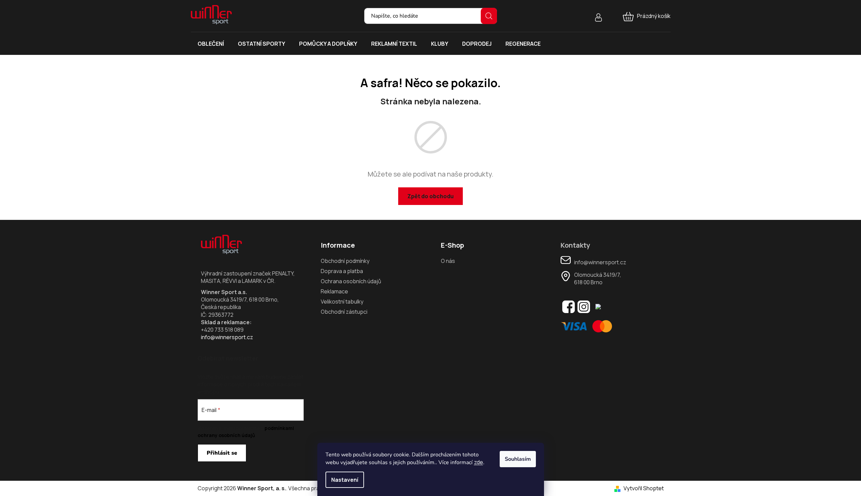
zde (478, 462)
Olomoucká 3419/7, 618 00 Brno (597, 278)
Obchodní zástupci (344, 311)
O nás (448, 261)
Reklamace (334, 291)
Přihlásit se (222, 453)
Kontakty (575, 245)
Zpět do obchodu (430, 196)
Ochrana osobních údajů (351, 281)
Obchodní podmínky (345, 261)
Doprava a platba (342, 271)
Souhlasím (518, 459)
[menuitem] (211, 43)
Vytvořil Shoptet (644, 488)
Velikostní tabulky (342, 301)
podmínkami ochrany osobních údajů (246, 431)
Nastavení (344, 479)
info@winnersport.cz (227, 337)
